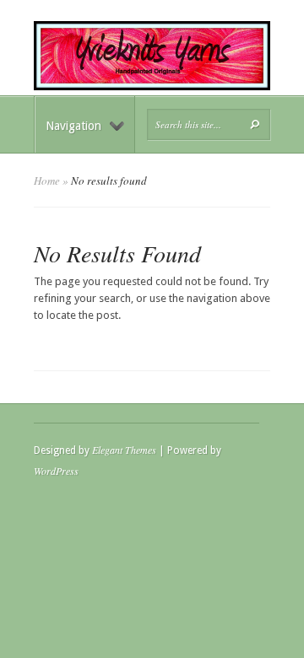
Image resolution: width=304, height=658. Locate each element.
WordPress (56, 470)
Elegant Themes (124, 449)
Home (47, 180)
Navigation (73, 125)
